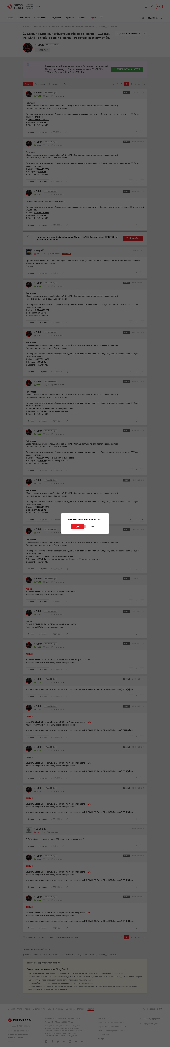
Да (77, 526)
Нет (92, 526)
